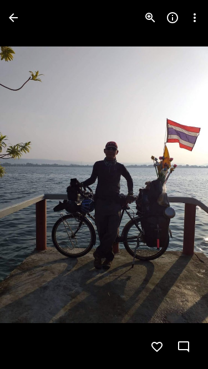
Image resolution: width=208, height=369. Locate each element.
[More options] (195, 18)
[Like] (157, 347)
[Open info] (172, 18)
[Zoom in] (150, 18)
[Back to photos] (13, 17)
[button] (31, 184)
